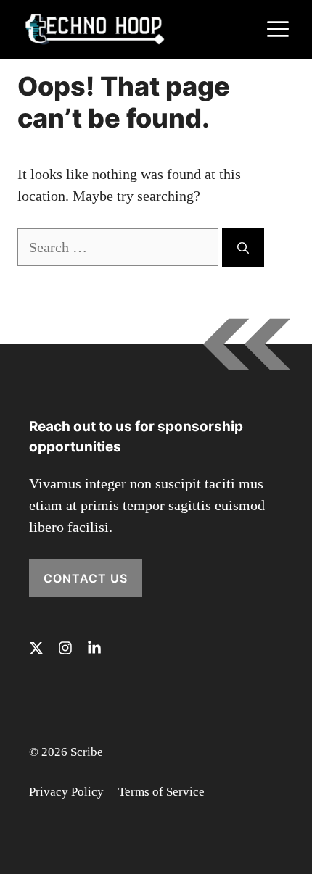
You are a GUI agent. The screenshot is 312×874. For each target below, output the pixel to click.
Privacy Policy (66, 792)
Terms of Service (161, 792)
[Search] (243, 247)
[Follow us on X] (36, 648)
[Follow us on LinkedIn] (94, 648)
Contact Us (86, 578)
